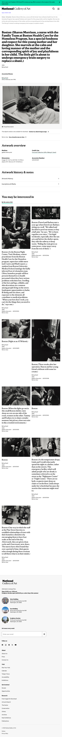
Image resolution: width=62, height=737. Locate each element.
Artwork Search (6, 702)
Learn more (5, 3)
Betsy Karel (5, 78)
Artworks (8, 17)
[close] (59, 2)
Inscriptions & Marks (9, 184)
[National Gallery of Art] (31, 582)
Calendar (4, 670)
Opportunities (6, 691)
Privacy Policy (5, 733)
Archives (4, 714)
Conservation (5, 708)
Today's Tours (6, 674)
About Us (4, 653)
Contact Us (5, 660)
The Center (5, 705)
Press (3, 656)
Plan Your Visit (6, 667)
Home (3, 17)
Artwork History (7, 179)
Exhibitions (5, 680)
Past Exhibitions (6, 718)
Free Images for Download (9, 699)
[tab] (7, 202)
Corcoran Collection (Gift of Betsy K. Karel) (44, 152)
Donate (4, 688)
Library (4, 711)
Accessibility (5, 677)
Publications (5, 721)
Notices (3, 731)
